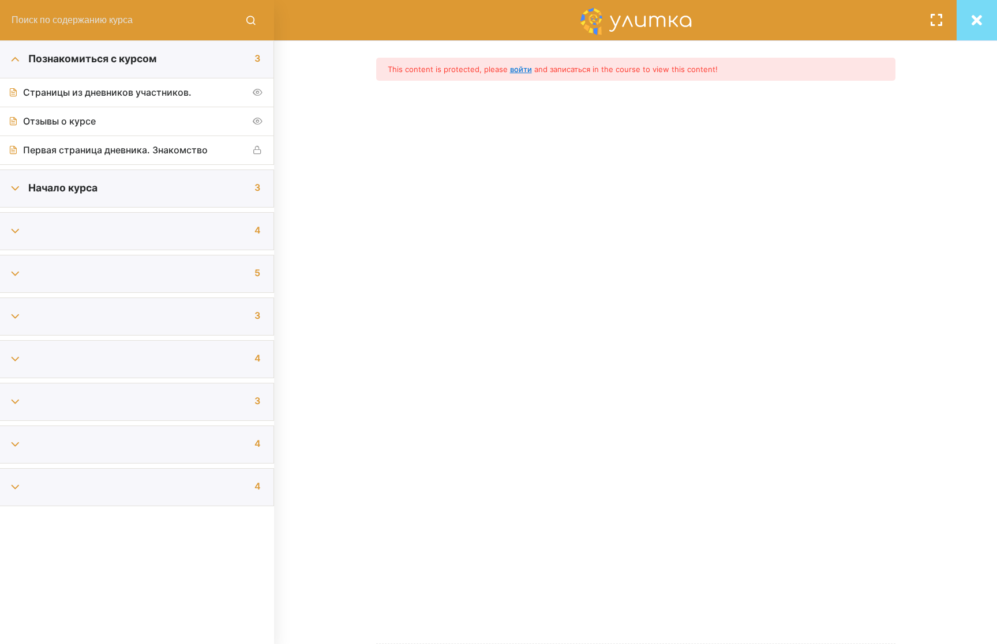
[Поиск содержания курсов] (251, 20)
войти (521, 69)
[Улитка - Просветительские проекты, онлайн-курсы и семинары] (636, 20)
